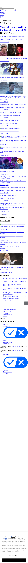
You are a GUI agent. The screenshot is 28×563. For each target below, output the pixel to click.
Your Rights (6, 542)
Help (4, 307)
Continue (14, 560)
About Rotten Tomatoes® (9, 309)
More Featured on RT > (6, 272)
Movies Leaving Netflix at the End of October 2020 (13, 28)
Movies (2, 12)
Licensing (5, 313)
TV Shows (2, 13)
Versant (13, 536)
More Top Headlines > (5, 300)
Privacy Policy (6, 326)
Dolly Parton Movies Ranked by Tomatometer (14, 281)
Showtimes (2, 17)
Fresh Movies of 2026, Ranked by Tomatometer (15, 278)
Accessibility (6, 343)
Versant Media (16, 346)
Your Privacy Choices (9, 339)
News (1, 16)
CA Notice (5, 341)
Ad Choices (6, 324)
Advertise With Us (7, 314)
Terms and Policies (7, 342)
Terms (5, 538)
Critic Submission (7, 311)
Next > (6, 214)
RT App (2, 15)
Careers (5, 316)
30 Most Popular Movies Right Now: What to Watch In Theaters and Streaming (14, 297)
